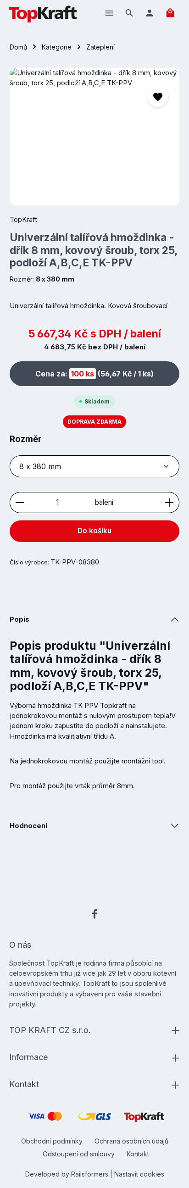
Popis (19, 619)
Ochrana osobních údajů (131, 1141)
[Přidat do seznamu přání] (157, 96)
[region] (94, 136)
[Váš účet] (149, 13)
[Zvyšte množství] (169, 503)
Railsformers (89, 1174)
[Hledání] (129, 13)
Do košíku (94, 530)
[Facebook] (94, 915)
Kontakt (138, 1154)
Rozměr (26, 438)
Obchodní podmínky (52, 1141)
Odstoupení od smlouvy (79, 1154)
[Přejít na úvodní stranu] (43, 12)
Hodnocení (28, 826)
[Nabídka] (109, 13)
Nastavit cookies (139, 1174)
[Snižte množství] (19, 503)
